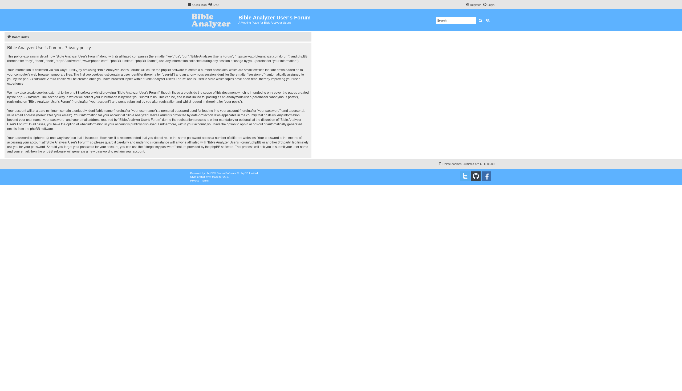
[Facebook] (486, 176)
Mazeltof (217, 176)
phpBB (210, 173)
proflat (201, 176)
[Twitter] (465, 176)
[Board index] (213, 20)
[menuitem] (213, 5)
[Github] (476, 176)
